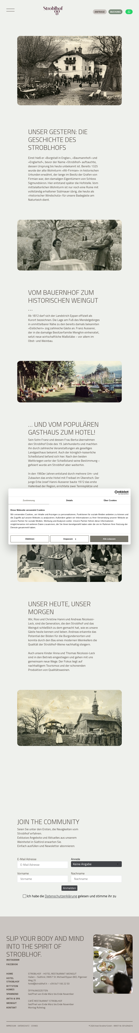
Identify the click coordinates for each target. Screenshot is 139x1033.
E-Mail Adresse (26, 859)
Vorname (23, 873)
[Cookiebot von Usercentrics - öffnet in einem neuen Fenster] (117, 493)
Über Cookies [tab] (110, 500)
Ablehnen (29, 539)
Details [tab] (69, 500)
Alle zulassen (109, 539)
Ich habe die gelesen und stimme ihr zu (71, 896)
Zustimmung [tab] (29, 500)
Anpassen (68, 539)
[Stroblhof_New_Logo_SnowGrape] (53, 10)
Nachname (78, 873)
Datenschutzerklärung (61, 896)
